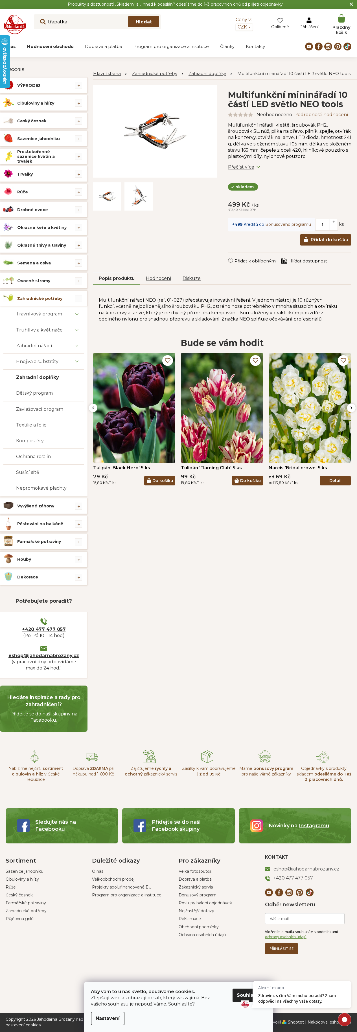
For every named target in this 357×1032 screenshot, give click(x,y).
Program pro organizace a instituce (126, 895)
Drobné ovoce (32, 209)
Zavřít (238, 255)
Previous (93, 408)
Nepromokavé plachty (41, 488)
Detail (335, 480)
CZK (243, 27)
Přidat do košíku (329, 239)
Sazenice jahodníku (38, 138)
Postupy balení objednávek (205, 902)
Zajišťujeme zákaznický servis (151, 771)
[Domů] (109, 73)
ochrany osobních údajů (285, 936)
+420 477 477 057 (44, 629)
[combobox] (97, 21)
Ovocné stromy (33, 280)
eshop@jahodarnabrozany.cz (43, 655)
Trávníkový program (39, 314)
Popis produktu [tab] (117, 278)
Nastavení (108, 1018)
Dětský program (34, 393)
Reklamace (190, 918)
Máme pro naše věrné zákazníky (266, 771)
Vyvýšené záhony (35, 506)
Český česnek (32, 120)
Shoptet (296, 1022)
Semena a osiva (34, 263)
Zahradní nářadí (34, 345)
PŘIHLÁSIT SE (282, 948)
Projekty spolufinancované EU (122, 887)
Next (351, 408)
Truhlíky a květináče (39, 330)
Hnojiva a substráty (37, 361)
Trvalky (25, 174)
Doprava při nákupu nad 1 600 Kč (93, 771)
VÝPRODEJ (28, 85)
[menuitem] (50, 46)
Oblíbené (280, 26)
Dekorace (27, 577)
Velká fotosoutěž (195, 871)
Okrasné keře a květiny (42, 227)
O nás (97, 871)
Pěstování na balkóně (40, 523)
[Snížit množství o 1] (334, 227)
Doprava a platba (195, 879)
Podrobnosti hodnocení (321, 114)
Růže (22, 192)
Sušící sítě (27, 472)
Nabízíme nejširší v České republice (35, 774)
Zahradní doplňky (37, 377)
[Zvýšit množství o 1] (334, 222)
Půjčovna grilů (20, 918)
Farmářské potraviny (39, 541)
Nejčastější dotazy (196, 910)
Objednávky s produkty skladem (324, 774)
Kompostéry (30, 440)
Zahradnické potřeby (39, 298)
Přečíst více (241, 167)
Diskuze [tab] (192, 278)
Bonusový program (197, 895)
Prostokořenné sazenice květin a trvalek (36, 156)
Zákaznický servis (196, 887)
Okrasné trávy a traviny (41, 245)
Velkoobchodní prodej (113, 879)
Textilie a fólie (31, 425)
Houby (24, 559)
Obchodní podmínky (199, 926)
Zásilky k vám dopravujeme (209, 771)
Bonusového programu (288, 224)
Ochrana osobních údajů (202, 934)
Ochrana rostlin (33, 456)
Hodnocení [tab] (158, 278)
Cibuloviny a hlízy (35, 103)
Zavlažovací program (39, 409)
